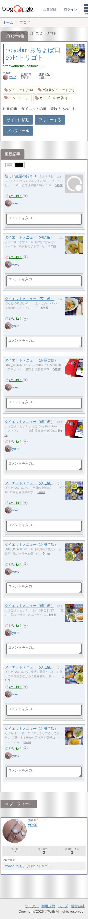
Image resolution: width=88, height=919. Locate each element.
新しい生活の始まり (21, 176)
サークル (32, 906)
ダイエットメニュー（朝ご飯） (30, 237)
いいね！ (15, 196)
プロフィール (18, 131)
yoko (12, 77)
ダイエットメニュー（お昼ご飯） (31, 360)
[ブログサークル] (17, 8)
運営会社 (78, 906)
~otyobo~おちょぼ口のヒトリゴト (27, 866)
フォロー (16, 851)
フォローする (50, 120)
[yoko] (8, 203)
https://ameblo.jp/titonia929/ (24, 66)
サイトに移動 (18, 120)
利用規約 (48, 906)
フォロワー (44, 851)
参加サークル (72, 851)
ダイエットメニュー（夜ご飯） (30, 299)
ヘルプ (63, 906)
